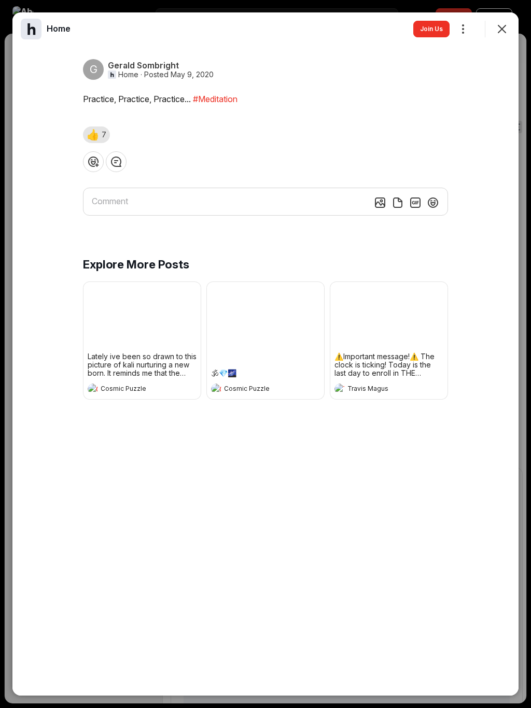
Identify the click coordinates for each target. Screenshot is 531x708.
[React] (93, 162)
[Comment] (116, 161)
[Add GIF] (415, 202)
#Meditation (215, 99)
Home (128, 74)
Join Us (431, 29)
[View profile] (93, 389)
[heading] (132, 390)
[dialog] (265, 354)
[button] (96, 134)
